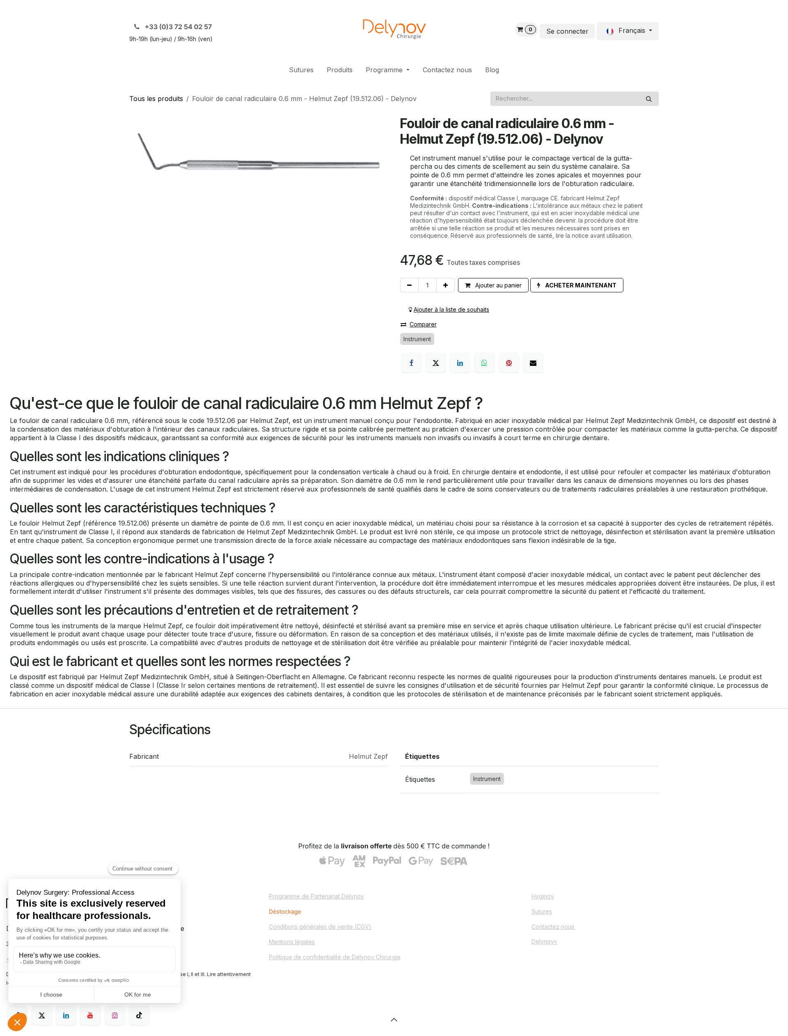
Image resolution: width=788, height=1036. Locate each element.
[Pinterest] (509, 362)
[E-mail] (533, 362)
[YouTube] (90, 1015)
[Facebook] (411, 362)
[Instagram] (115, 1015)
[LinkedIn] (460, 362)
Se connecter (567, 31)
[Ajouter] (445, 285)
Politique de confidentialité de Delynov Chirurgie (335, 956)
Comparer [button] (423, 324)
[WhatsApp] (484, 362)
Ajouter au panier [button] (498, 285)
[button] (576, 285)
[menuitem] (301, 70)
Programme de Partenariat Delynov (316, 896)
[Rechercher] (649, 99)
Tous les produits (156, 98)
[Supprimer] (409, 285)
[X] (436, 362)
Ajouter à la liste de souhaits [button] (451, 309)
